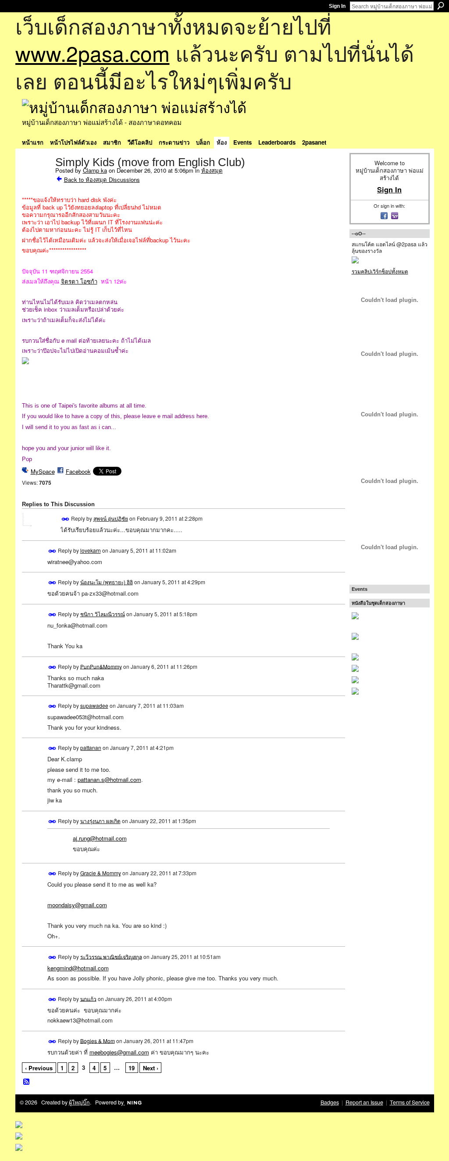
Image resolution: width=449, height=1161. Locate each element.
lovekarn (90, 550)
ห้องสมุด (212, 170)
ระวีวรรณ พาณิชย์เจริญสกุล (111, 956)
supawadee (94, 705)
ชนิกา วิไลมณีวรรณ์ (102, 614)
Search (440, 6)
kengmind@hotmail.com (78, 968)
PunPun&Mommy (101, 666)
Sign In (337, 6)
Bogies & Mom (97, 1040)
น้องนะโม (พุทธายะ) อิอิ (106, 582)
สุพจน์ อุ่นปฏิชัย (110, 518)
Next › (150, 1068)
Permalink (65, 519)
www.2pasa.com (92, 53)
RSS (27, 1082)
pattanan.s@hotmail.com (109, 779)
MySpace (43, 471)
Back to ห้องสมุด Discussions (102, 179)
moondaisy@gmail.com (77, 905)
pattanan (90, 747)
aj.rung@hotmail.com (100, 838)
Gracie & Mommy (100, 873)
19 (131, 1068)
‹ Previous (39, 1068)
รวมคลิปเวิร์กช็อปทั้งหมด (380, 271)
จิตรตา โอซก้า (79, 281)
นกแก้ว (88, 998)
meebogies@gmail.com (119, 1052)
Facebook (78, 471)
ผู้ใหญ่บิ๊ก (79, 1102)
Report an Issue (364, 1102)
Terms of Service (410, 1102)
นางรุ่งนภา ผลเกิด (100, 820)
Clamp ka (95, 170)
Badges (330, 1102)
